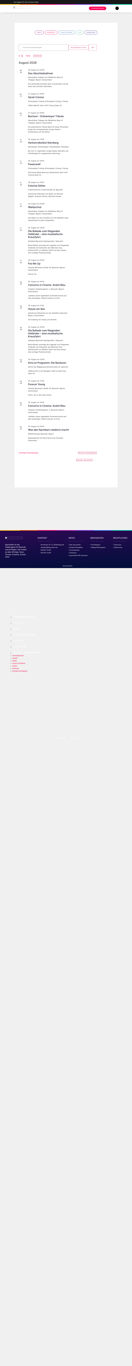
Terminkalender (23, 617)
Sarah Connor (36, 97)
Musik (17, 628)
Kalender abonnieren (84, 460)
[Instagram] (114, 2)
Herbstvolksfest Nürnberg (43, 142)
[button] (117, 8)
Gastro (18, 640)
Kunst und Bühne (24, 634)
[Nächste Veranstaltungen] (22, 56)
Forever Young (36, 384)
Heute (28, 56)
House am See (36, 308)
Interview (19, 646)
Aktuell (18, 622)
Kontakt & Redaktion (26, 652)
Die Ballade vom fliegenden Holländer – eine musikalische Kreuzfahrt (45, 234)
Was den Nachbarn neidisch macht (48, 429)
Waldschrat (34, 207)
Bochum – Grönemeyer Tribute (46, 116)
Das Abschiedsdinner (40, 73)
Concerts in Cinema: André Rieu (46, 284)
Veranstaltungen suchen (78, 47)
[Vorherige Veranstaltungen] (19, 56)
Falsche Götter (36, 185)
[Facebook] (118, 2)
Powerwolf (34, 164)
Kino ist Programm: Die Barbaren (47, 362)
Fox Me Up (34, 263)
